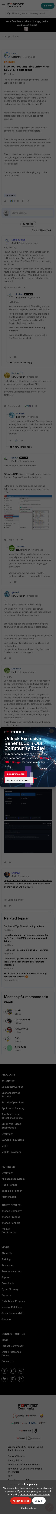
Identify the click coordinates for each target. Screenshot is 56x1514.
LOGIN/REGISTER (16, 774)
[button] (28, 1508)
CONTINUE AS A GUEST (19, 780)
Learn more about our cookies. (35, 1494)
